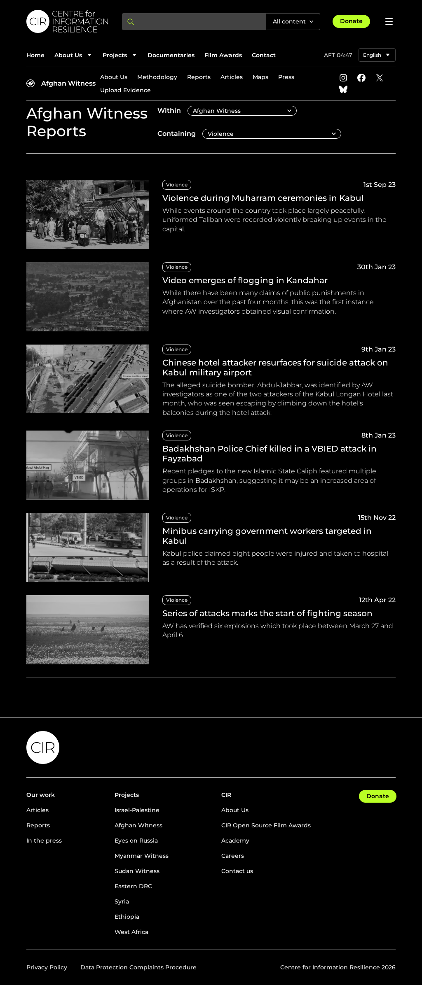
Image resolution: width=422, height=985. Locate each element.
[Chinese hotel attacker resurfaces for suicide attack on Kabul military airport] (211, 381)
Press (286, 77)
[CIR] (67, 21)
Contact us (237, 871)
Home (35, 55)
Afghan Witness (68, 83)
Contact (264, 55)
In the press (44, 840)
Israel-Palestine (137, 810)
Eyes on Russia (136, 840)
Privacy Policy (46, 967)
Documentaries (171, 55)
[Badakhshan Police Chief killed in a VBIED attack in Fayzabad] (211, 465)
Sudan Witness (137, 871)
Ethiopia (127, 916)
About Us (113, 77)
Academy (235, 840)
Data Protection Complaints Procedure (138, 967)
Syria (122, 901)
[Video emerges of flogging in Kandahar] (211, 296)
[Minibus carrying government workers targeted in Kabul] (211, 547)
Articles (231, 77)
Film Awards (223, 55)
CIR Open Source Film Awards (266, 825)
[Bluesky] (343, 89)
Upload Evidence (125, 90)
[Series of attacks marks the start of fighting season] (211, 629)
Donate (351, 21)
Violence (177, 185)
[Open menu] (389, 21)
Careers (232, 855)
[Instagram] (343, 78)
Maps (260, 77)
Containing (176, 133)
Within (169, 110)
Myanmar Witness (142, 855)
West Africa (131, 932)
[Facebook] (361, 78)
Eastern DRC (133, 886)
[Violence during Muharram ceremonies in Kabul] (211, 214)
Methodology (157, 77)
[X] (379, 78)
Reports (199, 77)
